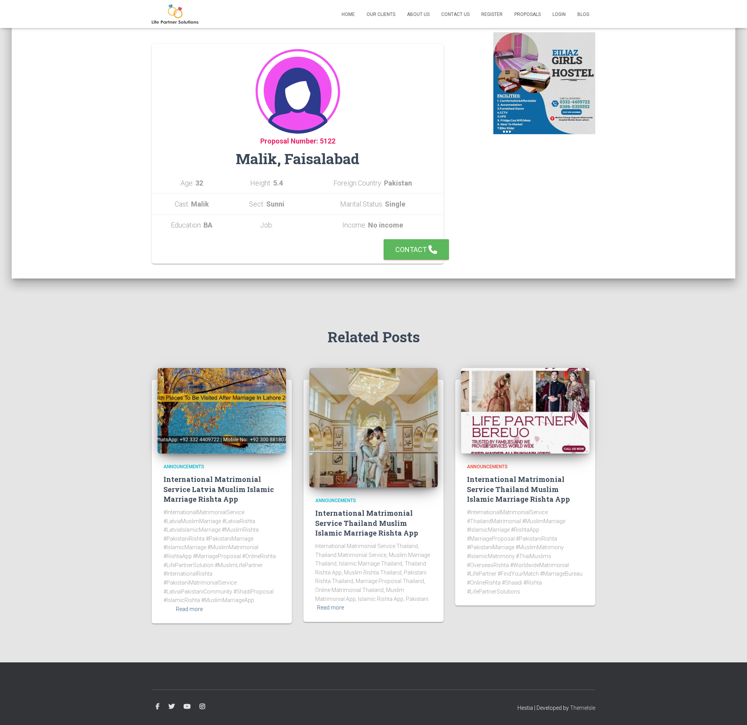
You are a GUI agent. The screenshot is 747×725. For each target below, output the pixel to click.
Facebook (157, 707)
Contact (411, 249)
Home (348, 14)
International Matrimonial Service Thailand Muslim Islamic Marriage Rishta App (366, 522)
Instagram (202, 707)
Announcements (183, 466)
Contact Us (455, 14)
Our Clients (380, 14)
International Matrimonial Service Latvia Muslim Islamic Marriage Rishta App (218, 489)
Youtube (187, 707)
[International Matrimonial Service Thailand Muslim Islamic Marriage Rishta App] (373, 427)
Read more (189, 609)
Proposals (527, 14)
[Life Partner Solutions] (175, 14)
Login (559, 14)
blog (583, 14)
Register (492, 14)
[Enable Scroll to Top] (732, 709)
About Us (418, 14)
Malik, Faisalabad (297, 158)
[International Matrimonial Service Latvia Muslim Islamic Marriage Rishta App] (222, 410)
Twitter (172, 707)
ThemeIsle (582, 708)
